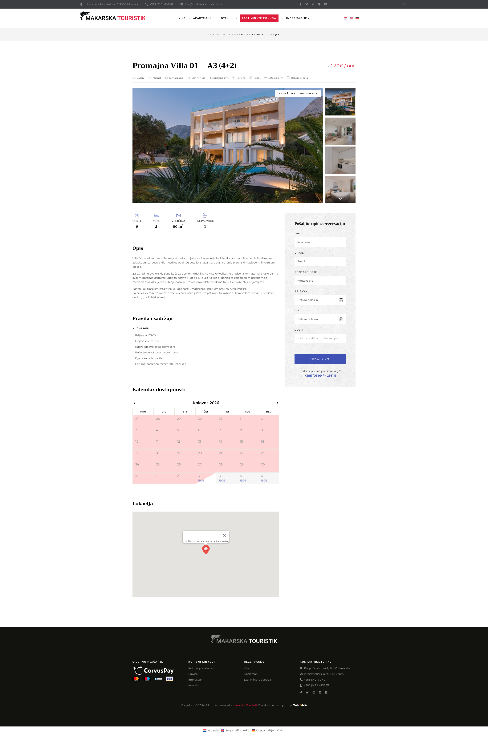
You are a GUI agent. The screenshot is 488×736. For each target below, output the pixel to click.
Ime (297, 233)
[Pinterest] (319, 4)
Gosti (299, 329)
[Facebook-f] (300, 4)
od (328, 66)
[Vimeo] (325, 4)
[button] (340, 198)
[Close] (224, 535)
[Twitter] (306, 4)
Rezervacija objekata (224, 34)
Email (299, 252)
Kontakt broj (306, 272)
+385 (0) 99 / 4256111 (320, 375)
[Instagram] (313, 4)
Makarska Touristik (245, 705)
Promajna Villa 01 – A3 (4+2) (184, 65)
